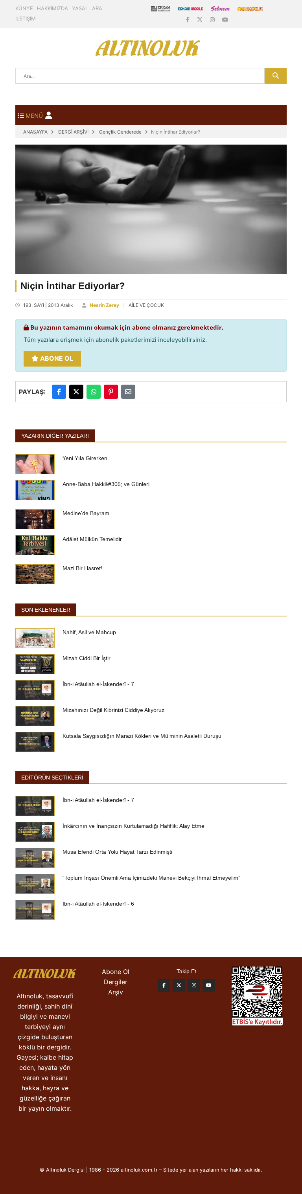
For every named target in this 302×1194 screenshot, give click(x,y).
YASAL (80, 8)
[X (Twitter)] (200, 19)
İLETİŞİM (25, 18)
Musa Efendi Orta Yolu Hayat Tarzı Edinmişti (117, 852)
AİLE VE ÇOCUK (146, 305)
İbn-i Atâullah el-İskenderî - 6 (98, 904)
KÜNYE (24, 8)
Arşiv (115, 992)
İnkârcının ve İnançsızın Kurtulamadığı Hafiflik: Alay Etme (133, 826)
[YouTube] (225, 19)
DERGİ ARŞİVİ (73, 132)
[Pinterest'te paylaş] (111, 392)
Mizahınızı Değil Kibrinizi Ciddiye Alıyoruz (113, 710)
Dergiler (115, 982)
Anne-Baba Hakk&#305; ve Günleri (106, 484)
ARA (97, 8)
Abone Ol (56, 358)
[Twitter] (179, 985)
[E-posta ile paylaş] (128, 392)
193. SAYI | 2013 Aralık (48, 305)
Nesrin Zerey (104, 305)
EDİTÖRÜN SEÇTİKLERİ (52, 777)
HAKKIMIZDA (52, 8)
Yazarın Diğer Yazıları (55, 436)
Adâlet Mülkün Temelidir (92, 539)
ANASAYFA (35, 132)
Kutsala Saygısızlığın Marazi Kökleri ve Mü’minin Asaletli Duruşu (142, 736)
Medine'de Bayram (86, 513)
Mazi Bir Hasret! (82, 568)
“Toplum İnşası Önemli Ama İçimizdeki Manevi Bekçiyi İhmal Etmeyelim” (151, 878)
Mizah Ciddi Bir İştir (86, 658)
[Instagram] (213, 19)
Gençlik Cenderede (120, 132)
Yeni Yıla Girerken (85, 458)
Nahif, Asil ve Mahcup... (92, 632)
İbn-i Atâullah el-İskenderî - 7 (98, 684)
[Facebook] (188, 19)
